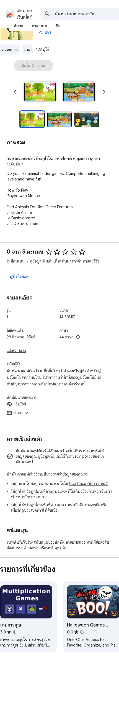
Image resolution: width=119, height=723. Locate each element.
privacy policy (80, 456)
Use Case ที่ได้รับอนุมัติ (88, 483)
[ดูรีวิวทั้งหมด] (19, 276)
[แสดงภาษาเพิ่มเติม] (78, 337)
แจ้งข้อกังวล (16, 350)
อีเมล (18, 412)
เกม (27, 49)
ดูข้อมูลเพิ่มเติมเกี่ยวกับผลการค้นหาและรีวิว (64, 261)
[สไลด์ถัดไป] (103, 91)
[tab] (18, 26)
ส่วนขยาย (10, 49)
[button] (40, 92)
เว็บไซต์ (20, 404)
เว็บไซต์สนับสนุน (35, 542)
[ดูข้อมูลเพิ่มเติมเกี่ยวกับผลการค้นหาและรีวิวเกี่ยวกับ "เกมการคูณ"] (14, 632)
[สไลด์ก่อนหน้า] (15, 91)
